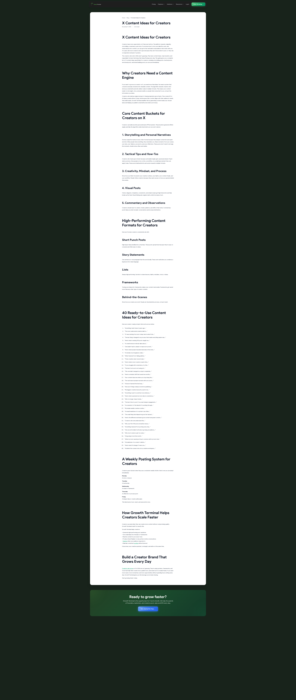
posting (136, 543)
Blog (128, 17)
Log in (187, 4)
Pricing (154, 4)
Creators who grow (127, 568)
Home (123, 17)
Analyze (125, 541)
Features (160, 4)
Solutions (169, 4)
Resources (179, 4)
